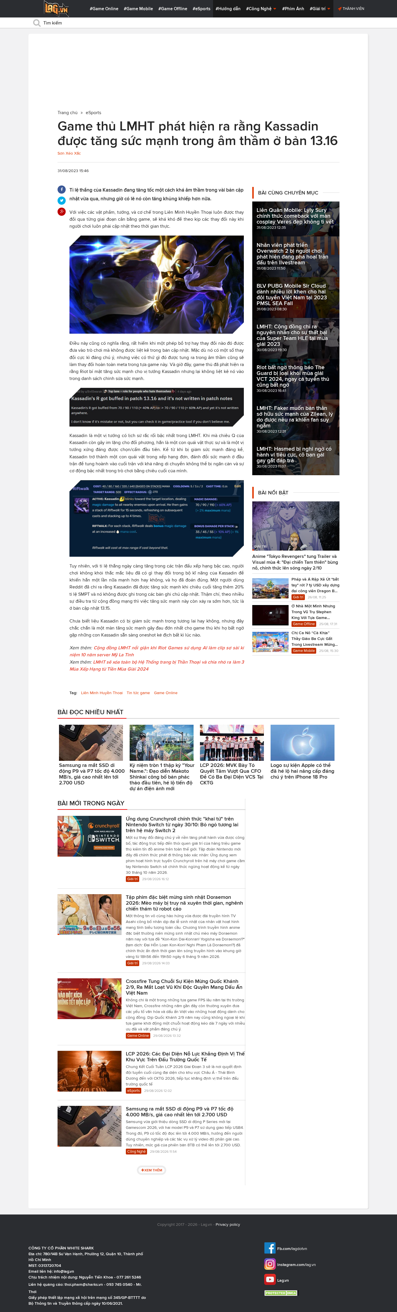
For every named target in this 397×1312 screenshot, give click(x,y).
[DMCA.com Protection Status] (282, 1292)
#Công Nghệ (259, 8)
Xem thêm (153, 1170)
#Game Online (104, 8)
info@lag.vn (64, 1271)
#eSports (201, 8)
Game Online (166, 693)
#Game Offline (172, 8)
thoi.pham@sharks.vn (84, 1284)
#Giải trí (318, 8)
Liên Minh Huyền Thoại (102, 693)
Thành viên (353, 8)
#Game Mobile (138, 8)
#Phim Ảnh (293, 8)
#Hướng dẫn (228, 8)
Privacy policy (228, 1224)
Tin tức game (138, 693)
